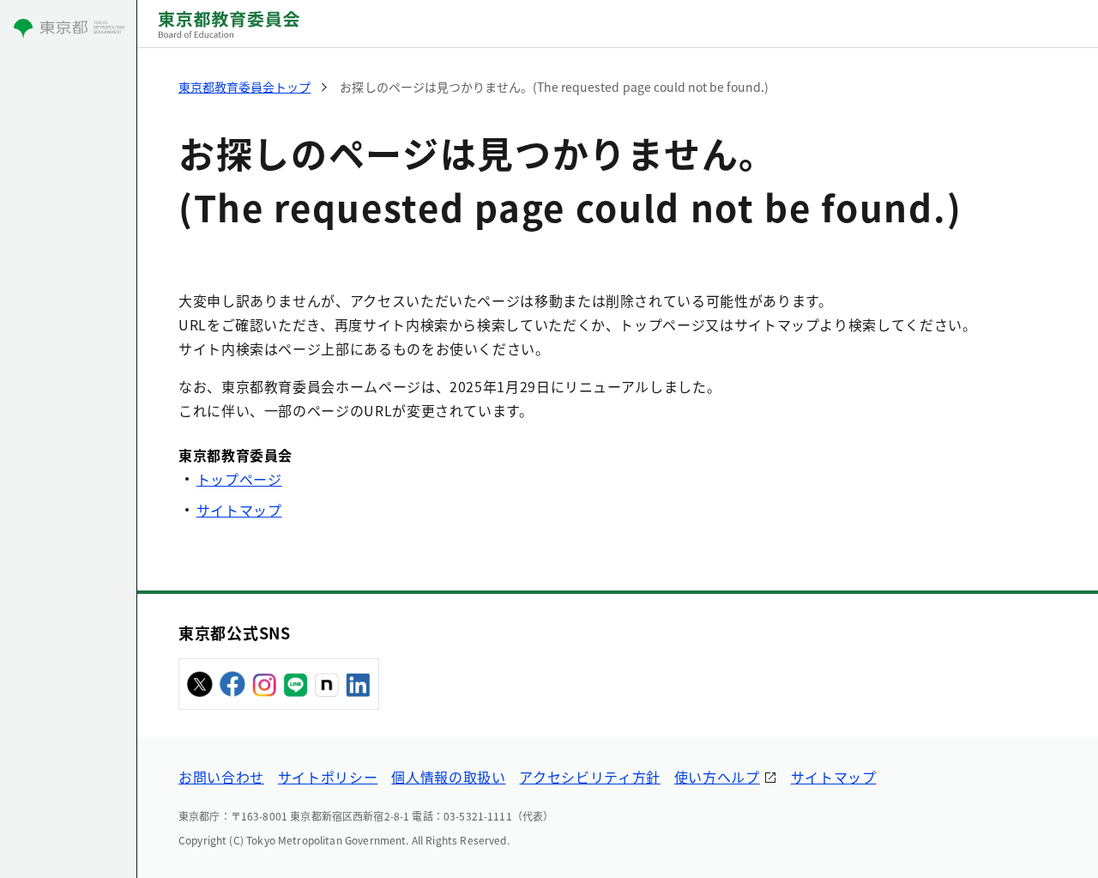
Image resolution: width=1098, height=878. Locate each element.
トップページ (239, 479)
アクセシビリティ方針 (589, 776)
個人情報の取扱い (448, 776)
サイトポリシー (327, 776)
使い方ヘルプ (717, 776)
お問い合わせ (221, 776)
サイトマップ (239, 510)
